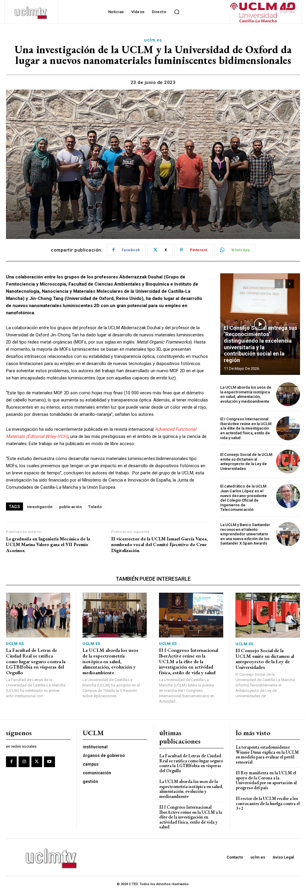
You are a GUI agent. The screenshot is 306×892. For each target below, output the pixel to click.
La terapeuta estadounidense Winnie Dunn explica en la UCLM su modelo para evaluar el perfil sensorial (267, 754)
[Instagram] (24, 761)
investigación (40, 507)
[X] (36, 761)
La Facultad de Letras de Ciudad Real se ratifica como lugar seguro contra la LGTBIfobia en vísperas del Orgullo (35, 661)
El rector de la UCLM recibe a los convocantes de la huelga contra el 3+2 (268, 803)
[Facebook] (11, 761)
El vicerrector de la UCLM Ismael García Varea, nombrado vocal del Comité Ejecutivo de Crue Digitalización (159, 544)
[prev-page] (279, 283)
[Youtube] (49, 761)
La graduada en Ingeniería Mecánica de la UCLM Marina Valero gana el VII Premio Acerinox (48, 544)
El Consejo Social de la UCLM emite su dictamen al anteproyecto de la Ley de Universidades (246, 461)
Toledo (95, 507)
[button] (176, 12)
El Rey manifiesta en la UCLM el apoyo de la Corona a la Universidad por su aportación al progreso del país (266, 780)
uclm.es (153, 40)
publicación (70, 507)
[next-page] (289, 283)
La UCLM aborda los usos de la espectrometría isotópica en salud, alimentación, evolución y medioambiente (245, 394)
